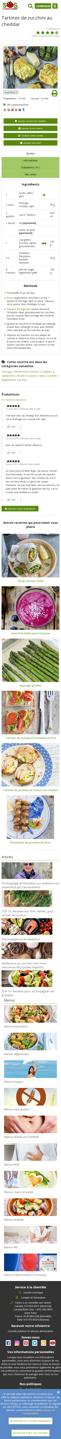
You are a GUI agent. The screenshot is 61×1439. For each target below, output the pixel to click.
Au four (23, 379)
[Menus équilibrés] (30, 1014)
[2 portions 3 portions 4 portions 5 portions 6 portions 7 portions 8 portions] (10, 92)
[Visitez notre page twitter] (35, 1343)
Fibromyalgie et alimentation (21, 939)
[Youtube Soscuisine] (52, 1343)
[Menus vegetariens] (30, 1041)
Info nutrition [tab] (30, 160)
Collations (47, 371)
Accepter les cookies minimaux (30, 1421)
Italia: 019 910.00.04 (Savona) (33, 1319)
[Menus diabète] (30, 1207)
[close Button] (58, 1392)
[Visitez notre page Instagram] (17, 1343)
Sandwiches (8, 375)
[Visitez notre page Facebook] (9, 1343)
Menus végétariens (16, 1054)
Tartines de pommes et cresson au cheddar (30, 790)
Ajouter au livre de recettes (32, 121)
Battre (10, 297)
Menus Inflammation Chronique (25, 1275)
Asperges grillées (30, 685)
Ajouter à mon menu (32, 128)
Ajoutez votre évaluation (21, 508)
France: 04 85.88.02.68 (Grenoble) (33, 1316)
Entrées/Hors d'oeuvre (26, 371)
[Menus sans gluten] (30, 1097)
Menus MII (11, 1247)
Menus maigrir (14, 1082)
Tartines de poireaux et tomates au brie (30, 738)
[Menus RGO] (30, 1152)
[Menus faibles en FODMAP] (30, 1124)
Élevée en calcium (27, 375)
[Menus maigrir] (30, 1069)
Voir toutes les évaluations (14, 399)
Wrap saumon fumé (30, 581)
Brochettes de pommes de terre (30, 842)
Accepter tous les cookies (30, 1433)
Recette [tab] (30, 153)
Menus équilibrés (15, 1026)
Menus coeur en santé (18, 1192)
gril (24, 292)
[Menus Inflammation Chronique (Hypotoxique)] (30, 1262)
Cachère (52, 375)
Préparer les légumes (18, 309)
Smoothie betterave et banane (30, 633)
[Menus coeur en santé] (30, 1179)
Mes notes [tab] (30, 174)
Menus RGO (12, 1164)
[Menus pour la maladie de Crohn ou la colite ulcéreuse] (30, 1235)
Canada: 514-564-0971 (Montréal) (33, 1306)
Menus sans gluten (16, 1109)
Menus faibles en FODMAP (21, 1137)
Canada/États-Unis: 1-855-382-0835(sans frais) (33, 1311)
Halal (42, 375)
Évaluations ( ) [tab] (30, 167)
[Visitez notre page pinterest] (26, 1343)
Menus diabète (14, 1220)
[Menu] (55, 6)
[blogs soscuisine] (44, 1343)
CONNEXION (43, 6)
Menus (9, 1000)
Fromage (7, 371)
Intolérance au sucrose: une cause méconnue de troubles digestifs (24, 965)
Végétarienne (9, 379)
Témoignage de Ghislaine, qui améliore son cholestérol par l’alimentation (30, 885)
